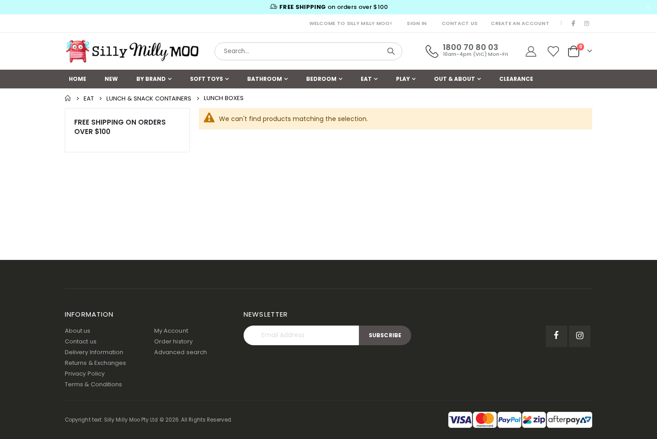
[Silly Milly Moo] (132, 51)
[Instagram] (586, 23)
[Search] (391, 51)
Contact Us (460, 23)
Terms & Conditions (93, 384)
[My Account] (530, 51)
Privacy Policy (85, 373)
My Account (171, 330)
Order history (173, 341)
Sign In (416, 23)
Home (68, 98)
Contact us (81, 341)
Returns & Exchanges (95, 363)
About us (78, 330)
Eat (89, 98)
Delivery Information (94, 352)
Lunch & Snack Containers (148, 98)
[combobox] (308, 51)
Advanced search (180, 352)
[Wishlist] (553, 51)
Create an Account (520, 23)
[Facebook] (574, 23)
